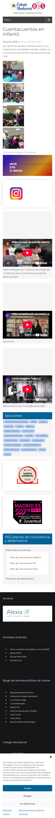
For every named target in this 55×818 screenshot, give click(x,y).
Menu (7, 19)
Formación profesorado (32, 444)
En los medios (42, 435)
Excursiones (25, 440)
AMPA (34, 421)
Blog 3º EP (15, 707)
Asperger (43, 421)
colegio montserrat (25, 152)
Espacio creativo (11, 440)
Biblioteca (30, 426)
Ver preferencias (27, 803)
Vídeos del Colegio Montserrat (24, 696)
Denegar (27, 796)
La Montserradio (17, 703)
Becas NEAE (15, 653)
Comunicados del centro (14, 435)
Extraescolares (38, 440)
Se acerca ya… (16, 660)
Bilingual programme (12, 430)
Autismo (19, 426)
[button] (50, 757)
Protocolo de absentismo (20, 578)
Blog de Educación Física (21, 692)
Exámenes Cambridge (13, 444)
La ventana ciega (18, 700)
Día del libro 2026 (18, 656)
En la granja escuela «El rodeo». (34, 164)
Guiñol (42, 449)
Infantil (8, 454)
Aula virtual (15, 714)
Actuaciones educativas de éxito (16, 421)
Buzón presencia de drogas (22, 722)
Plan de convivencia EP (23, 563)
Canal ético (15, 718)
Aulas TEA (9, 426)
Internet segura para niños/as (23, 711)
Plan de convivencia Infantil (25, 557)
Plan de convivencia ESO (24, 569)
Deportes (29, 435)
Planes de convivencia (18, 550)
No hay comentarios (29, 41)
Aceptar (27, 788)
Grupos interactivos (12, 449)
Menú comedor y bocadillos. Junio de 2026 (29, 649)
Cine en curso (28, 430)
